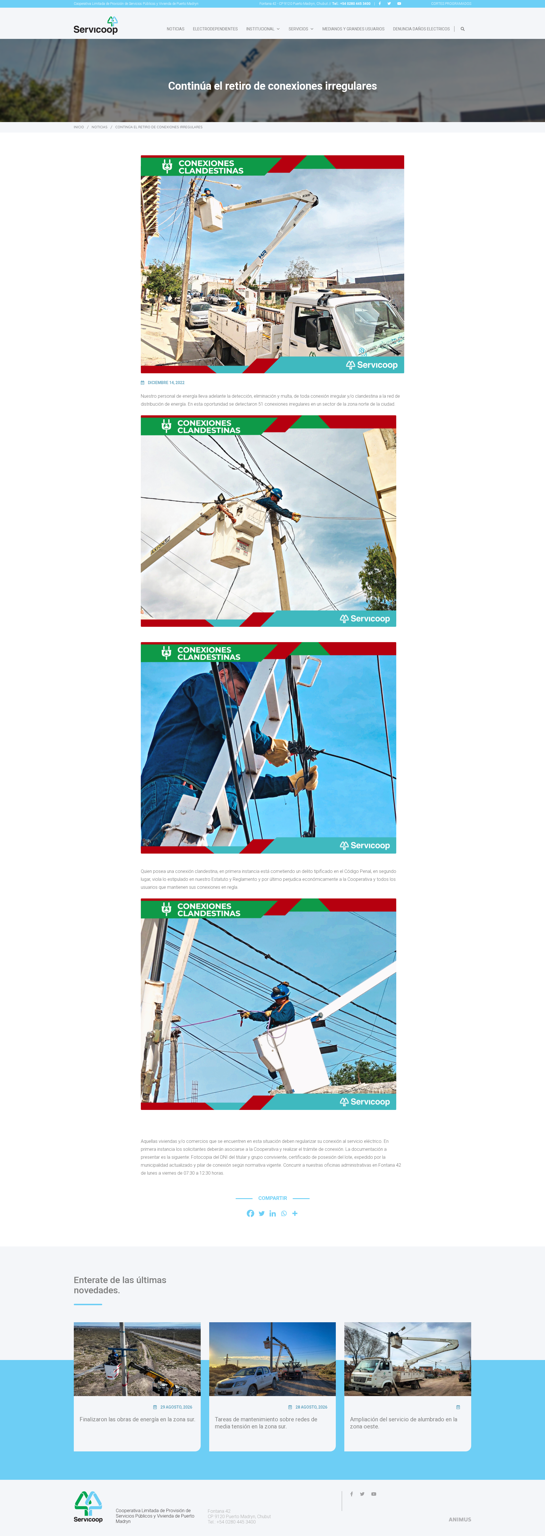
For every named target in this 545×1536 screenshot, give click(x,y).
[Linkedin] (273, 1213)
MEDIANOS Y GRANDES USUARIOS (353, 29)
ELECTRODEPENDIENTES (215, 29)
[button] (462, 28)
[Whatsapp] (284, 1213)
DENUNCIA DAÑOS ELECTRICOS (421, 29)
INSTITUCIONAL (260, 29)
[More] (295, 1213)
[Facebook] (250, 1213)
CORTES (451, 4)
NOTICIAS (176, 29)
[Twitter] (262, 1213)
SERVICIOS (298, 29)
